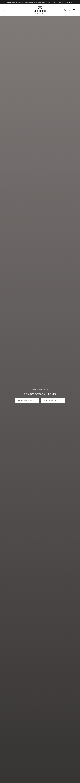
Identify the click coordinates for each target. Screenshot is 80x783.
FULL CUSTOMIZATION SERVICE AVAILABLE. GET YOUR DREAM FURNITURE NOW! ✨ (40, 2)
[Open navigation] (4, 10)
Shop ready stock (27, 400)
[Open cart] (74, 10)
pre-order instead (53, 400)
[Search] (69, 10)
